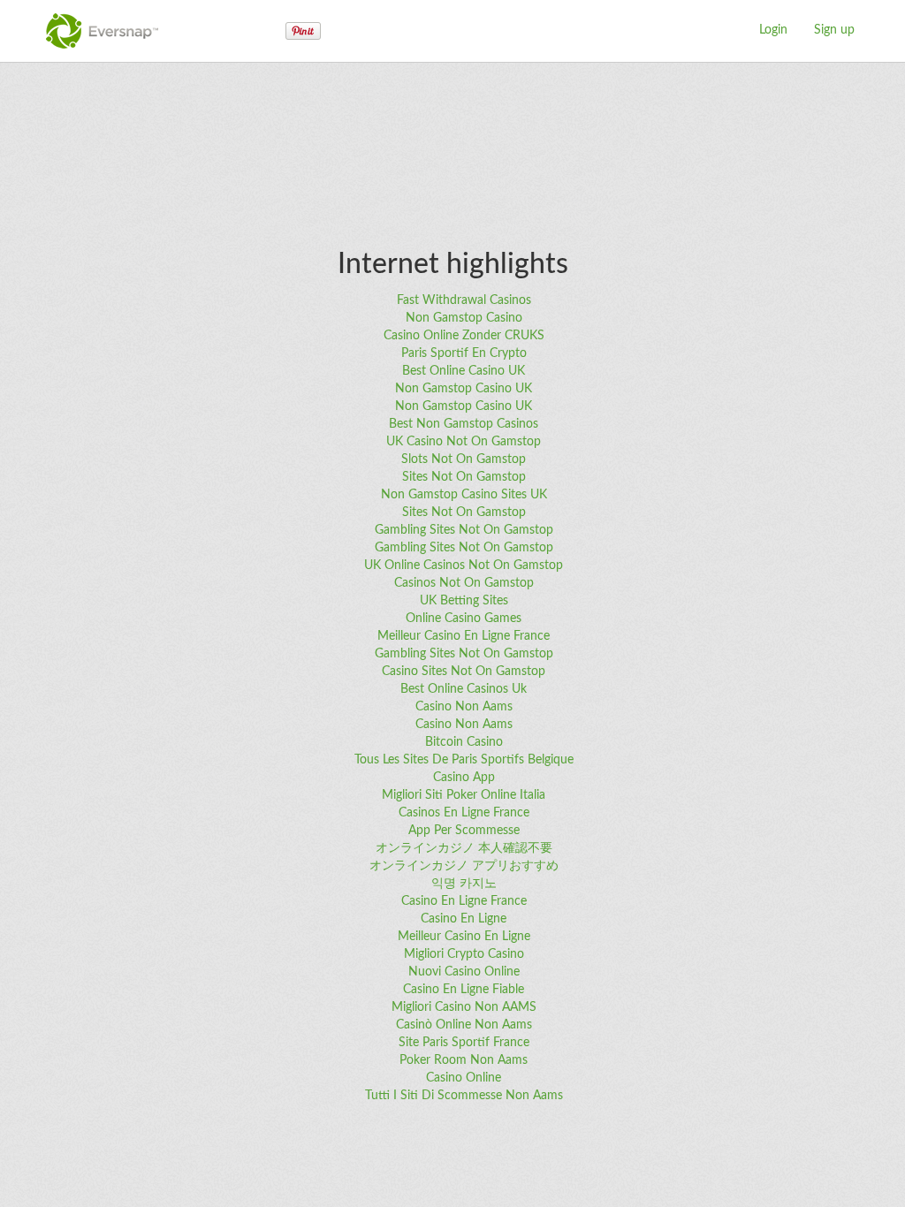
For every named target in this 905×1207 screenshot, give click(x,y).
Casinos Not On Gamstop (464, 583)
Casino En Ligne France (464, 901)
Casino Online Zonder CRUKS (464, 336)
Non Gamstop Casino (464, 318)
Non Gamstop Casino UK (463, 389)
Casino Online (463, 1078)
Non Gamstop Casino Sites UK (464, 495)
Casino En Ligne (463, 919)
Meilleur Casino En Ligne (464, 936)
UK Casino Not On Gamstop (463, 442)
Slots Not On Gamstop (463, 459)
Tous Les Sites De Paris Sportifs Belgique (464, 760)
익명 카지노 (464, 883)
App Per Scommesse (464, 830)
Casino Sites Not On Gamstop (463, 671)
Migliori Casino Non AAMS (464, 1007)
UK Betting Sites (464, 601)
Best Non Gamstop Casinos (463, 424)
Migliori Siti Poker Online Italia (463, 795)
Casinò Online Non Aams (464, 1025)
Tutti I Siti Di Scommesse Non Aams (464, 1095)
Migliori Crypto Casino (464, 954)
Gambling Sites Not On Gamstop (464, 530)
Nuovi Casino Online (464, 972)
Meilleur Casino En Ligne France (463, 636)
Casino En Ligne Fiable (463, 989)
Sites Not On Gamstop (464, 477)
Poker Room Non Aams (463, 1060)
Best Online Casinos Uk (463, 689)
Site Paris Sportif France (464, 1042)
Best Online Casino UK (463, 371)
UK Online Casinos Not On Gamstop (463, 565)
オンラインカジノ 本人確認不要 (464, 848)
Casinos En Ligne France (464, 813)
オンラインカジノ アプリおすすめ (464, 866)
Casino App (464, 777)
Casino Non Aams (464, 707)
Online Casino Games (463, 618)
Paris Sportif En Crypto (464, 353)
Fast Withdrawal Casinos (464, 300)
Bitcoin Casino (464, 742)
